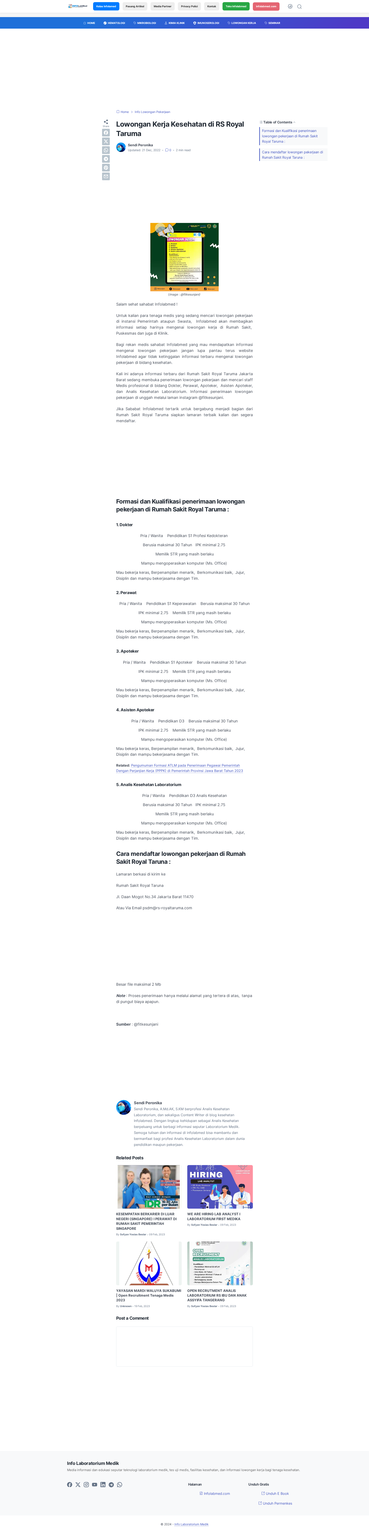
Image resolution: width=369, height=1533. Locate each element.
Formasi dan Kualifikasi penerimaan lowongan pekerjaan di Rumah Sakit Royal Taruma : (290, 136)
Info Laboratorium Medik (191, 1524)
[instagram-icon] (86, 1485)
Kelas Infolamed (106, 6)
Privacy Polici (189, 6)
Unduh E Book (277, 1493)
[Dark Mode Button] (290, 6)
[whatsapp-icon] (119, 1485)
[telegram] (106, 159)
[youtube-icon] (94, 1485)
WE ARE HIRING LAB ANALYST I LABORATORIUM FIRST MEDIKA (213, 1216)
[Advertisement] (184, 71)
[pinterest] (106, 167)
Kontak (211, 6)
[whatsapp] (106, 150)
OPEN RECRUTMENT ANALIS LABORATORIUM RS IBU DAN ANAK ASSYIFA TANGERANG (217, 1295)
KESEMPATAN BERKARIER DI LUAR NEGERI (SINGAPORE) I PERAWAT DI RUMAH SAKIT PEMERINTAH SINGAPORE (146, 1221)
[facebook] (106, 132)
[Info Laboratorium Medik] (78, 6)
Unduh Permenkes (277, 1503)
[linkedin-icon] (102, 1485)
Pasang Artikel (135, 6)
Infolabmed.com (216, 1493)
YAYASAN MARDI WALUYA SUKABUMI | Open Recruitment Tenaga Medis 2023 (148, 1295)
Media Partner (162, 6)
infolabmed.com (266, 6)
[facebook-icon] (69, 1485)
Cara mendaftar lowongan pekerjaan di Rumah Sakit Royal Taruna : (292, 155)
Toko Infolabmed (236, 6)
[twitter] (106, 141)
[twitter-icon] (78, 1485)
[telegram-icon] (111, 1485)
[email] (106, 176)
